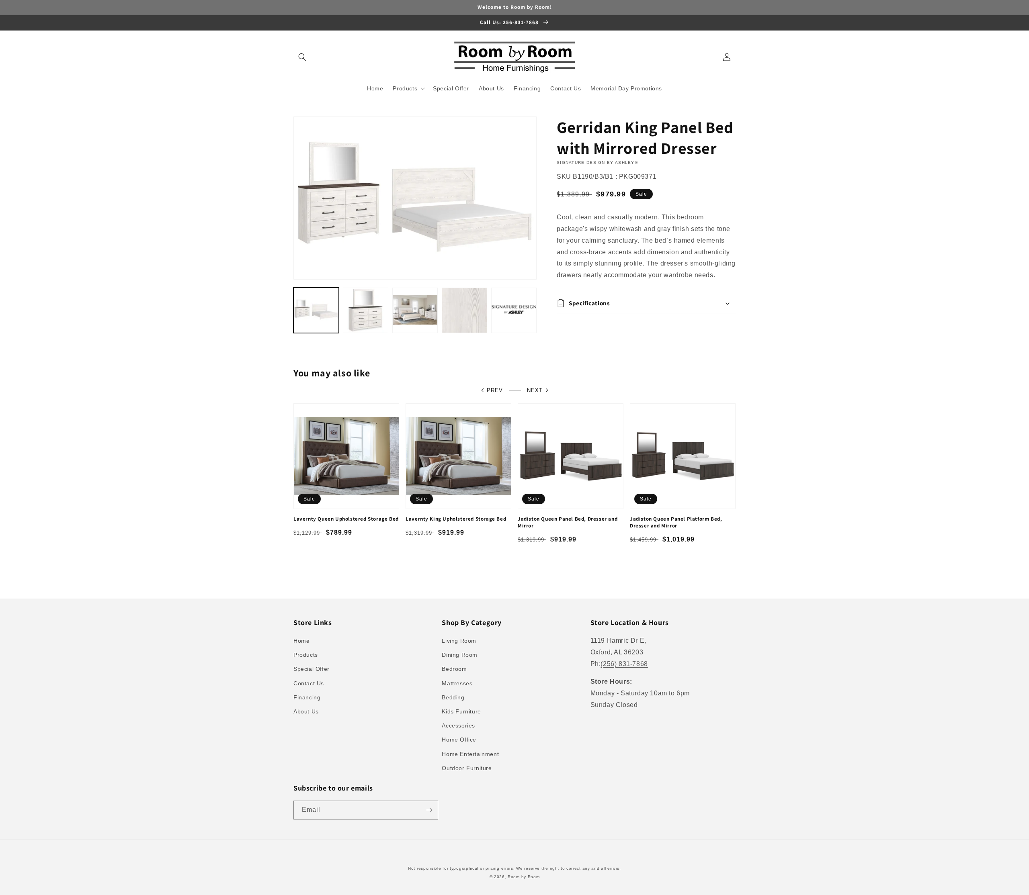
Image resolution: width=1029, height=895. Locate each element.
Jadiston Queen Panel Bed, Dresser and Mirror (567, 522)
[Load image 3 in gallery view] (415, 310)
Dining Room (460, 655)
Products (305, 655)
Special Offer (311, 669)
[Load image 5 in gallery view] (514, 310)
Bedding (453, 697)
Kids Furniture (461, 711)
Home (301, 641)
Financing (306, 697)
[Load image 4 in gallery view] (464, 310)
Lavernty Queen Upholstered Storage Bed (346, 519)
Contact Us (308, 683)
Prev (495, 390)
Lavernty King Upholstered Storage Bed (456, 519)
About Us (306, 711)
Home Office (459, 739)
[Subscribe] (429, 810)
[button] (302, 57)
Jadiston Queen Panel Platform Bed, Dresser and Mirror (676, 522)
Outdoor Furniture (467, 768)
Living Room (459, 641)
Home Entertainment (470, 754)
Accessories (458, 725)
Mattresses (457, 683)
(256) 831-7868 (624, 663)
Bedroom (454, 669)
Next (535, 390)
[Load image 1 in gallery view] (316, 310)
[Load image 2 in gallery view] (365, 310)
